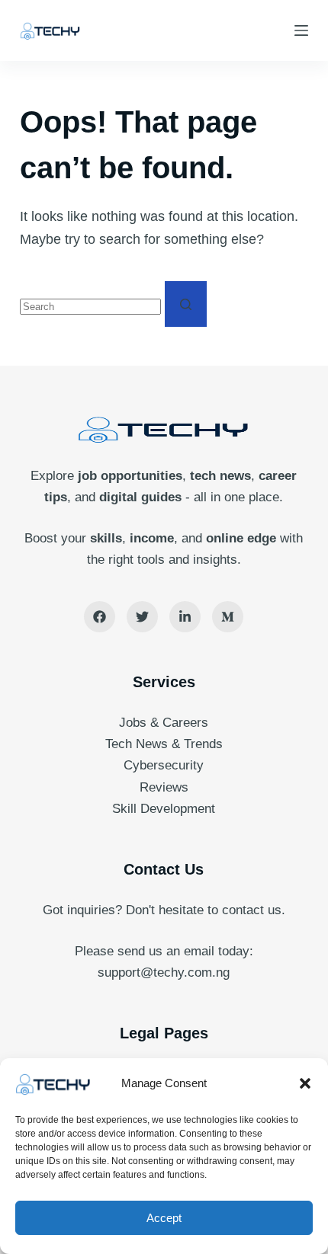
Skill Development (163, 808)
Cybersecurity (164, 765)
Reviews (164, 787)
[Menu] (301, 30)
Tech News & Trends (164, 744)
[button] (305, 1083)
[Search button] (186, 304)
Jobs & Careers (163, 722)
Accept (164, 1217)
